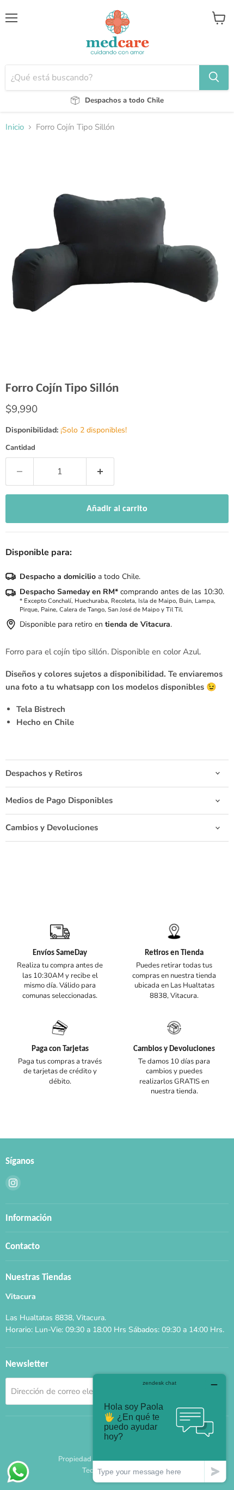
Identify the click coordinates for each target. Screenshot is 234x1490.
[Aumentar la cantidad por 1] (100, 471)
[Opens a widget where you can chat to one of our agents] (159, 1428)
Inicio (14, 127)
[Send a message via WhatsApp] (18, 1472)
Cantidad (20, 448)
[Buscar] (214, 77)
